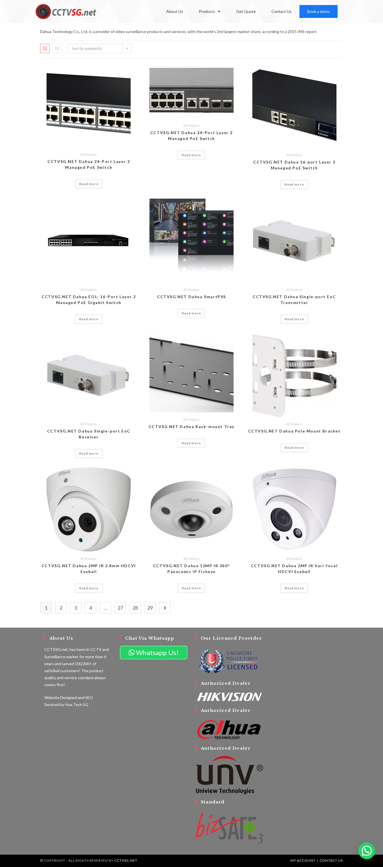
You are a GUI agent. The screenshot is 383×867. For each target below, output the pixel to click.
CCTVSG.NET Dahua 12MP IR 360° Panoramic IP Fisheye (191, 568)
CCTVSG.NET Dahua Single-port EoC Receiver (88, 434)
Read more (88, 184)
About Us (174, 11)
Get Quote (246, 11)
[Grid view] (45, 48)
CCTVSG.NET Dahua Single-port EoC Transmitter (294, 299)
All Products (88, 154)
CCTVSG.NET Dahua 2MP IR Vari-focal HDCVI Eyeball (294, 568)
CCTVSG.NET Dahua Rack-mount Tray (191, 426)
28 (135, 608)
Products (207, 11)
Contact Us (281, 11)
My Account (302, 860)
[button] (366, 850)
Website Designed (60, 697)
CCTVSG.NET (125, 860)
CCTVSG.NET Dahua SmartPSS (191, 296)
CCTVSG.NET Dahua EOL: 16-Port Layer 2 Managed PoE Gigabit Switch (88, 299)
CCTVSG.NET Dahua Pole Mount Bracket (294, 431)
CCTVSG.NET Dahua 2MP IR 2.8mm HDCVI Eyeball (88, 568)
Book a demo (318, 11)
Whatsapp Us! (157, 652)
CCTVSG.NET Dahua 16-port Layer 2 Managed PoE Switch (294, 165)
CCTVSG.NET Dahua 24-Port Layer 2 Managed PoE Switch (88, 164)
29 (150, 608)
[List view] (57, 48)
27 (120, 608)
